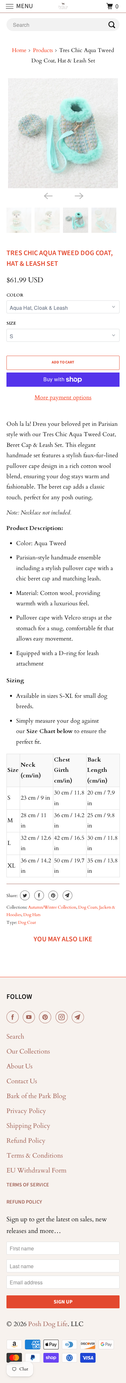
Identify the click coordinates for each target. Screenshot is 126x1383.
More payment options (63, 398)
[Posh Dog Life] (63, 6)
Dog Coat (27, 922)
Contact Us (21, 1081)
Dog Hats (31, 915)
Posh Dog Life (48, 1324)
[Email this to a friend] (66, 895)
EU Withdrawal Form (36, 1170)
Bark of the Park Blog (36, 1096)
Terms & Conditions (34, 1155)
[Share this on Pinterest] (52, 895)
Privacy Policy (26, 1111)
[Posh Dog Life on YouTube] (30, 1017)
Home (19, 50)
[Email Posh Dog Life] (79, 1017)
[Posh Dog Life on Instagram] (63, 1017)
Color (14, 295)
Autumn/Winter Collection (52, 907)
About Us (19, 1066)
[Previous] (47, 195)
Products (43, 50)
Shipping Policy (28, 1125)
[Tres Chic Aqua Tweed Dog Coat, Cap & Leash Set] (63, 133)
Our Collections (28, 1051)
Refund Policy (26, 1140)
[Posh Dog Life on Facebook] (13, 1017)
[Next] (78, 195)
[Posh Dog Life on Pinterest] (46, 1017)
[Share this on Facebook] (38, 895)
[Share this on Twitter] (24, 895)
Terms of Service (27, 1184)
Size (11, 323)
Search (15, 1036)
